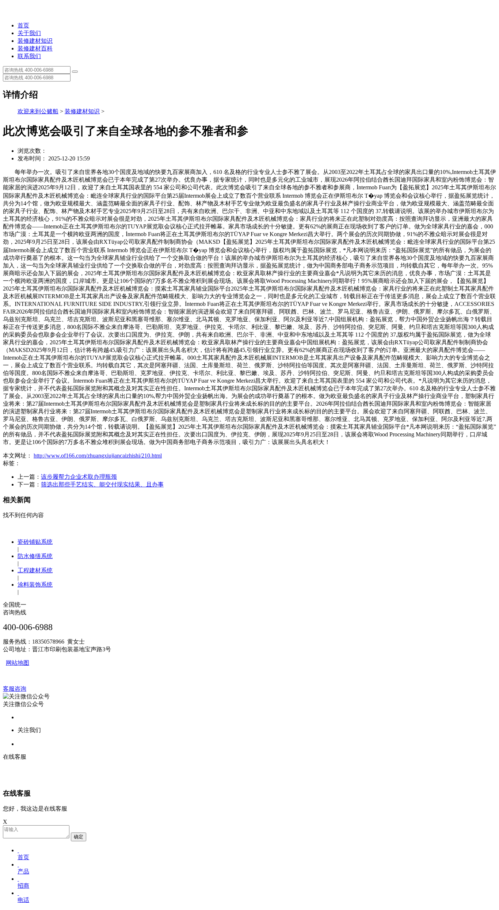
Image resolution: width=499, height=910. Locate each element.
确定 (78, 836)
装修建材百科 (35, 48)
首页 (23, 25)
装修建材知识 (35, 41)
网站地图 (17, 663)
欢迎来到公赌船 (38, 111)
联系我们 (29, 56)
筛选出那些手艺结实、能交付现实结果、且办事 (102, 484)
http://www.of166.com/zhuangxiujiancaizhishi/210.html (98, 455)
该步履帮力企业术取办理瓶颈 (79, 477)
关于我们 (29, 33)
